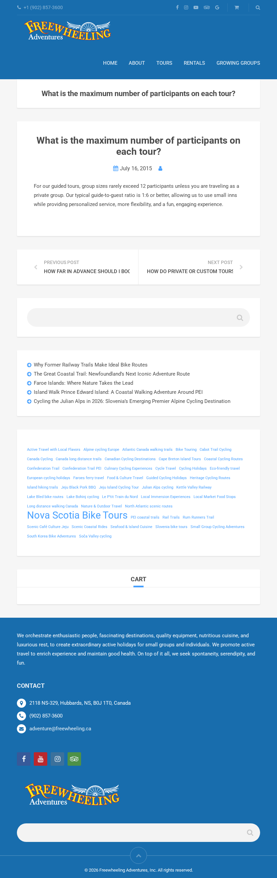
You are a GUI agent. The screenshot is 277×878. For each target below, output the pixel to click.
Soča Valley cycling (95, 536)
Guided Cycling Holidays (166, 478)
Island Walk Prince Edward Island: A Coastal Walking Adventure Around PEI (118, 392)
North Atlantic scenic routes (149, 506)
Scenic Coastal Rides (89, 527)
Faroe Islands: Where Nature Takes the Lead (83, 383)
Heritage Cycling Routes (210, 478)
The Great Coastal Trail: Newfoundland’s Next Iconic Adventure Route (112, 374)
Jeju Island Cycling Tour (119, 487)
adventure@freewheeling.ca (60, 729)
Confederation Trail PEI (81, 468)
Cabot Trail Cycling (215, 449)
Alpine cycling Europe (101, 449)
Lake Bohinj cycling (83, 497)
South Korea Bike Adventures (51, 536)
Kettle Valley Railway (193, 487)
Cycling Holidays (193, 468)
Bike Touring (186, 449)
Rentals (194, 63)
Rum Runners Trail (198, 517)
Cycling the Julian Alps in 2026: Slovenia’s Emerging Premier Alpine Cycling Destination (132, 401)
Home (110, 63)
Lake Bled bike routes (45, 497)
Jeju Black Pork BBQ (78, 487)
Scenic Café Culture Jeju (48, 527)
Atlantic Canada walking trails (147, 449)
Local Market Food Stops (215, 497)
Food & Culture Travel (125, 478)
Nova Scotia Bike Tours (77, 515)
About (137, 63)
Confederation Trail (43, 468)
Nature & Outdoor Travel (101, 506)
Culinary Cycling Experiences (128, 468)
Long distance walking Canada (52, 506)
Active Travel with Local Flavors (53, 449)
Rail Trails (171, 517)
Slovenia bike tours (171, 527)
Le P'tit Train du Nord (120, 497)
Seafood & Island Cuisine (131, 527)
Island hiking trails (42, 487)
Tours (164, 63)
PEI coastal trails (145, 517)
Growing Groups (238, 63)
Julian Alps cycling (157, 487)
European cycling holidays (48, 478)
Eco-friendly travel (225, 468)
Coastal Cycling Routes (223, 459)
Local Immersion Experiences (166, 497)
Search (239, 320)
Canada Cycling (40, 459)
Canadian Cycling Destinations (130, 459)
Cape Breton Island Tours (180, 459)
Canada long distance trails (79, 459)
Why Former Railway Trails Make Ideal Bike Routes (91, 365)
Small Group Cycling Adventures (218, 527)
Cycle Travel (165, 468)
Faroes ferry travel (88, 478)
